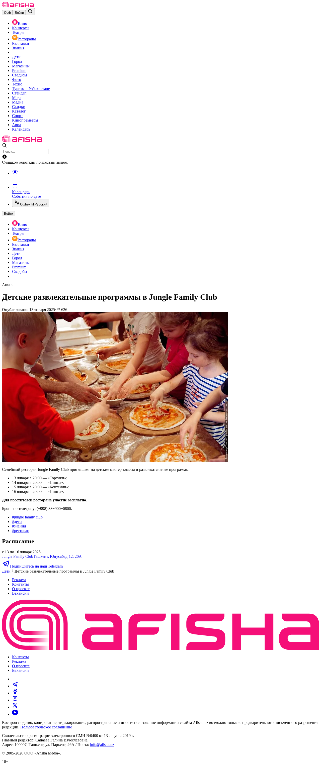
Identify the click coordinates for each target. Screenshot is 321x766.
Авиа (16, 125)
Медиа (17, 102)
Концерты (20, 28)
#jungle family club (27, 517)
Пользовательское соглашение (46, 727)
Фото (16, 79)
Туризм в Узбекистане (31, 88)
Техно (17, 84)
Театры (18, 32)
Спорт (17, 116)
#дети (17, 521)
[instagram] (15, 700)
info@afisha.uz (102, 744)
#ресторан (20, 530)
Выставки (20, 43)
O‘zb (7, 13)
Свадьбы (19, 75)
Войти (19, 13)
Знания (18, 48)
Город (17, 61)
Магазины (21, 66)
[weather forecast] (165, 177)
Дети (16, 57)
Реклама (19, 580)
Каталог (19, 111)
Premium (19, 70)
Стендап (19, 93)
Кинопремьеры (25, 120)
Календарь (21, 129)
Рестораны (27, 39)
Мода (16, 97)
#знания (19, 526)
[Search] (30, 11)
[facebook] (15, 693)
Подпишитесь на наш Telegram (36, 566)
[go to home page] (18, 6)
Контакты (20, 584)
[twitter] (15, 707)
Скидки (18, 106)
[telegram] (15, 686)
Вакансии (20, 593)
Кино (22, 23)
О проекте (21, 589)
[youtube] (15, 714)
